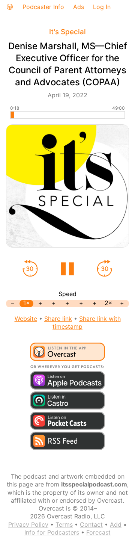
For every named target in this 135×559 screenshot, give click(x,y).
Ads (78, 7)
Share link (58, 318)
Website (26, 318)
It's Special (67, 31)
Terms (64, 524)
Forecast (98, 532)
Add (116, 524)
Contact (91, 524)
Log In (102, 7)
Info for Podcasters (51, 532)
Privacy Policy (28, 524)
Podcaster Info (43, 7)
